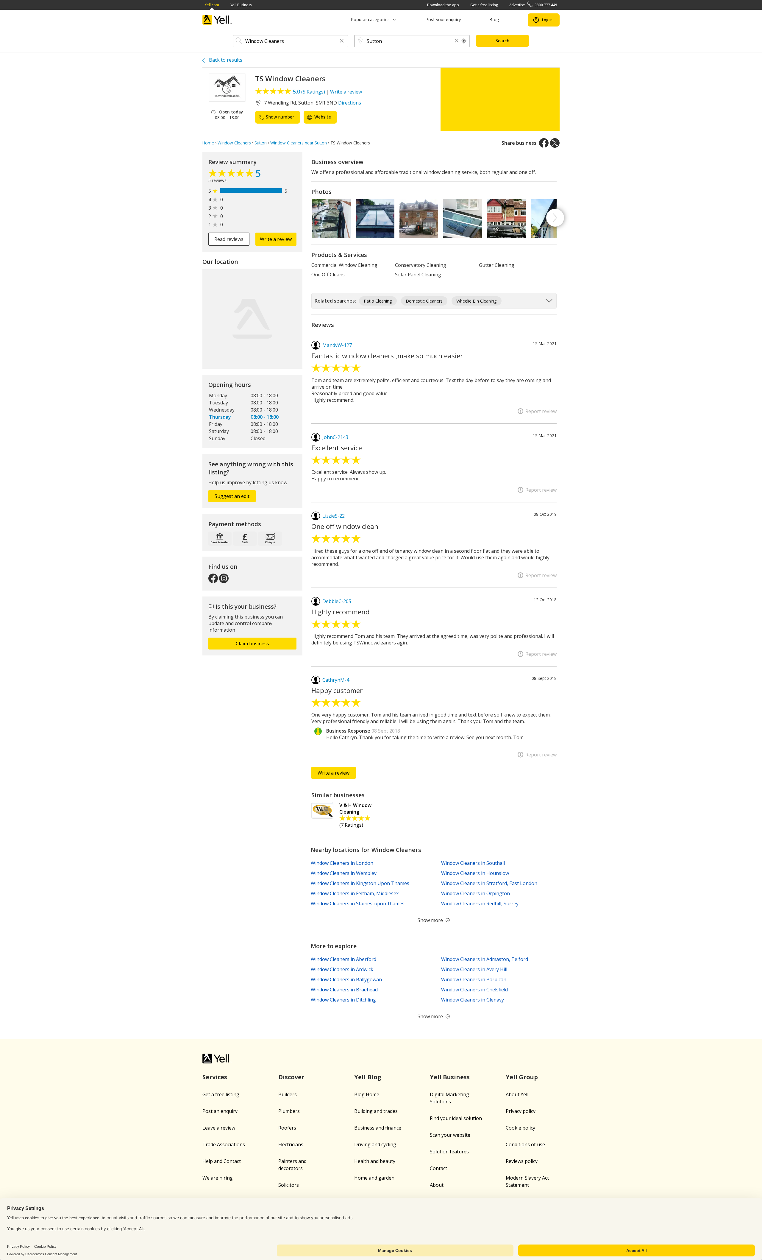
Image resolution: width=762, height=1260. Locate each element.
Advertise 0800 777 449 (533, 5)
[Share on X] (555, 143)
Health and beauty (374, 1161)
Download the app (443, 5)
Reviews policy (522, 1161)
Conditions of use (525, 1144)
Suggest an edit (232, 496)
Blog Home (366, 1094)
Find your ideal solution (456, 1118)
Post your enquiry (443, 19)
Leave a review (218, 1128)
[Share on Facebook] (544, 143)
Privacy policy (520, 1111)
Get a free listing (484, 5)
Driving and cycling (375, 1144)
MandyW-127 (337, 345)
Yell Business (241, 5)
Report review (541, 411)
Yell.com (212, 5)
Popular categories (370, 19)
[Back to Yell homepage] (217, 20)
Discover (291, 1077)
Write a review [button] (276, 239)
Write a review (346, 91)
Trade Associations (223, 1144)
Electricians (290, 1144)
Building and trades (376, 1111)
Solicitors (288, 1185)
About (437, 1185)
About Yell (517, 1094)
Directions (349, 102)
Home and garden (374, 1178)
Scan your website (450, 1135)
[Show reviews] (231, 174)
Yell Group (522, 1077)
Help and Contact (221, 1161)
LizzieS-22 (333, 516)
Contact (438, 1168)
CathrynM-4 (335, 680)
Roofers (287, 1128)
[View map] (252, 319)
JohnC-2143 (335, 437)
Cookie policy (520, 1128)
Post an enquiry (220, 1111)
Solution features (449, 1151)
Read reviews (228, 239)
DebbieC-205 (336, 601)
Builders (287, 1094)
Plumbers (289, 1111)
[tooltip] (464, 41)
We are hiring (217, 1178)
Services (214, 1077)
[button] (341, 41)
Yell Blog (367, 1077)
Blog (494, 19)
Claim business (252, 643)
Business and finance (377, 1128)
